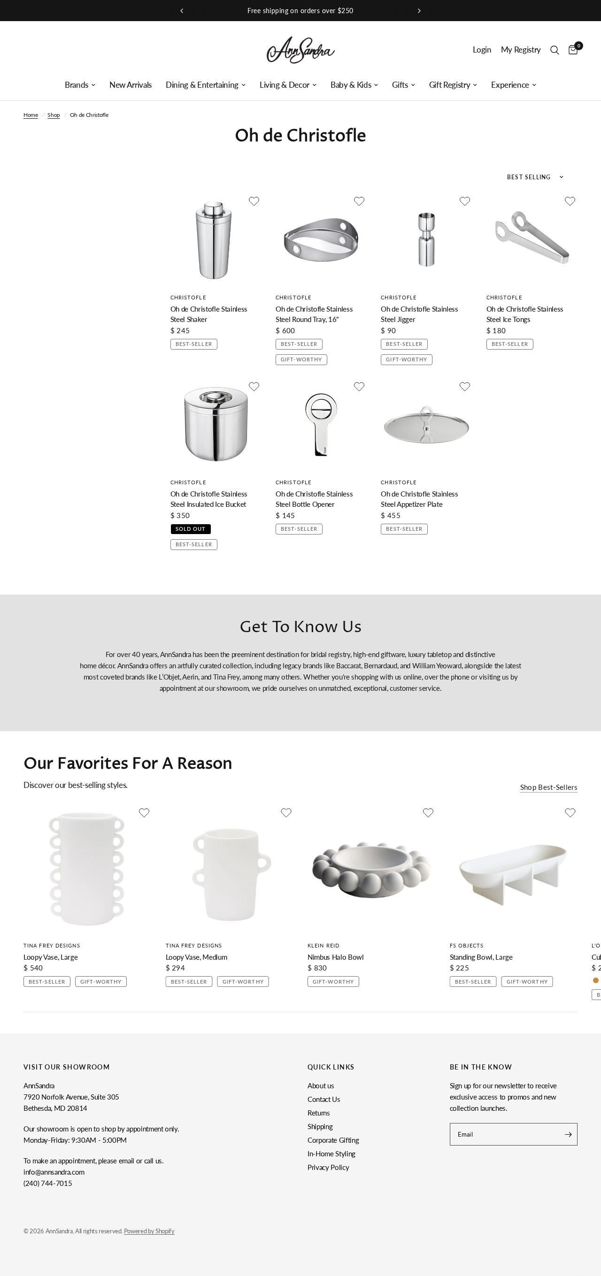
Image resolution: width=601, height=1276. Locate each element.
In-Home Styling (331, 1153)
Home (30, 114)
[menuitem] (80, 85)
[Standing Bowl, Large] (514, 869)
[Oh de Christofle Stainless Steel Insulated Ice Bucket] (216, 424)
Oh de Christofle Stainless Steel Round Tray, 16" (314, 314)
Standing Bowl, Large (481, 956)
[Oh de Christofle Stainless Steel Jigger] (426, 239)
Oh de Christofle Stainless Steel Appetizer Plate (419, 499)
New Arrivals (130, 85)
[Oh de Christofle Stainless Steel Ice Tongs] (532, 239)
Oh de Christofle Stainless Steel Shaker (208, 314)
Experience (510, 85)
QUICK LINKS (331, 1067)
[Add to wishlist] (254, 201)
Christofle (188, 297)
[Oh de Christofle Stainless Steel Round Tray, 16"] (321, 239)
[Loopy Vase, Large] (87, 869)
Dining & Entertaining (202, 85)
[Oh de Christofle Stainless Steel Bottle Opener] (321, 424)
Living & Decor (284, 85)
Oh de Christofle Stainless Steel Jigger (419, 314)
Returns (319, 1112)
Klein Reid (323, 945)
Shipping (320, 1126)
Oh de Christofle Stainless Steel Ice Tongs (524, 314)
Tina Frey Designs (51, 945)
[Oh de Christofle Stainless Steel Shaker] (216, 239)
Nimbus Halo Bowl (336, 956)
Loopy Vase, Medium (196, 956)
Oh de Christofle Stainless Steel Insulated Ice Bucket (208, 499)
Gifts (400, 85)
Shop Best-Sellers (549, 787)
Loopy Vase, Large (50, 956)
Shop (53, 114)
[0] (571, 50)
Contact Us (324, 1099)
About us (321, 1085)
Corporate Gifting (333, 1140)
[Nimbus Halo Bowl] (372, 869)
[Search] (555, 50)
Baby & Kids (351, 85)
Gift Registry (449, 85)
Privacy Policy (328, 1167)
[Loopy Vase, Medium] (230, 869)
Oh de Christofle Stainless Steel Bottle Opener (314, 499)
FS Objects (467, 945)
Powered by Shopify (149, 1231)
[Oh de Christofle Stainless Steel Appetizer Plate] (426, 424)
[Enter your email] (568, 1134)
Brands (76, 85)
